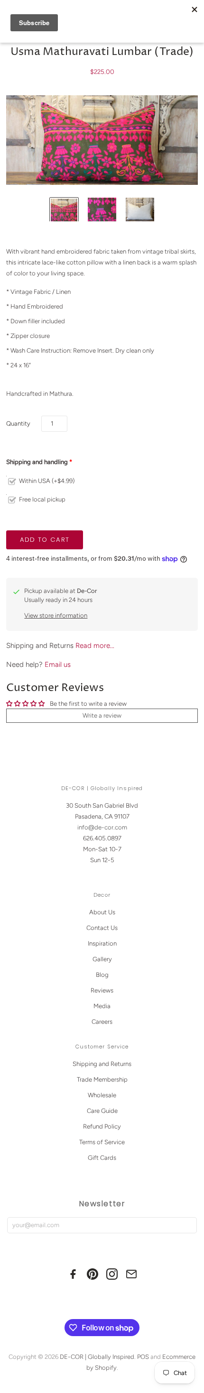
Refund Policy (102, 1126)
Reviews (102, 990)
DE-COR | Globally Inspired (97, 1356)
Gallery (102, 959)
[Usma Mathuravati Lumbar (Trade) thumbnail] (64, 212)
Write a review (102, 715)
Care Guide (102, 1110)
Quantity (18, 423)
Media (102, 1006)
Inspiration (102, 943)
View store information (55, 615)
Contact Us (102, 927)
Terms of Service (102, 1142)
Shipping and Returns (102, 1063)
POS (143, 1356)
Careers (102, 1021)
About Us (102, 912)
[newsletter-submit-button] (187, 1225)
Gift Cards (102, 1157)
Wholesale (102, 1095)
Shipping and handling (37, 461)
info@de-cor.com (102, 827)
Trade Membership (102, 1079)
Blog (102, 974)
